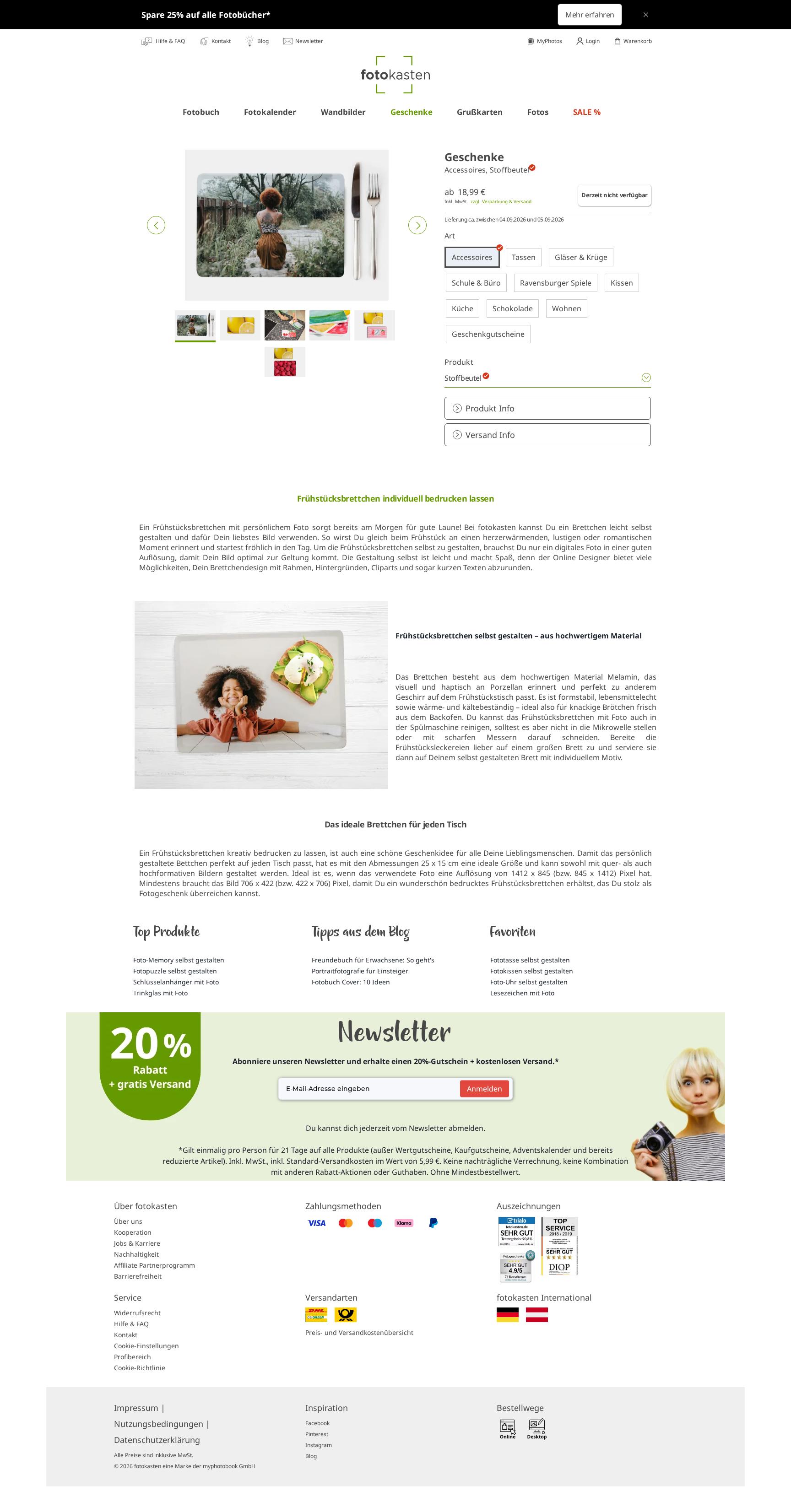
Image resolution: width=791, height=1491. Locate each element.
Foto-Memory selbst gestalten (178, 960)
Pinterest (316, 1434)
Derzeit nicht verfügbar (614, 195)
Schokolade (513, 308)
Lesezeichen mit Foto (522, 993)
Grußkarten (480, 112)
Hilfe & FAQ (131, 1323)
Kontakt (125, 1334)
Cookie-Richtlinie (139, 1367)
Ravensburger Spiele (555, 283)
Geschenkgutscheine (488, 334)
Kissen (622, 283)
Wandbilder (343, 112)
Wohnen (566, 308)
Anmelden (484, 1089)
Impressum (139, 1407)
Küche (462, 308)
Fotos (537, 112)
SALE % (587, 112)
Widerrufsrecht (137, 1312)
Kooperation (133, 1232)
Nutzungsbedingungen (162, 1423)
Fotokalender (270, 112)
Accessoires (472, 257)
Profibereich (132, 1356)
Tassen (524, 257)
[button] (156, 225)
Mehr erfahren (589, 15)
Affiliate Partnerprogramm (154, 1265)
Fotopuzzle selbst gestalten (175, 971)
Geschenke (411, 112)
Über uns (128, 1221)
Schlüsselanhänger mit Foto (176, 982)
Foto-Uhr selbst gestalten (529, 982)
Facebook (317, 1423)
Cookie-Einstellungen (146, 1345)
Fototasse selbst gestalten (530, 960)
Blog (311, 1456)
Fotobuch (201, 112)
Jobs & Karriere (137, 1243)
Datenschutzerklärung (157, 1439)
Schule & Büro (476, 283)
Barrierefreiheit (138, 1276)
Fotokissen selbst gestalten (531, 971)
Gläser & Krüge (581, 257)
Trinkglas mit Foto (160, 993)
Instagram (318, 1445)
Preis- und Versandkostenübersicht (359, 1332)
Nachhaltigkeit (136, 1254)
